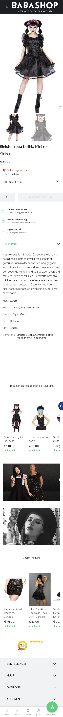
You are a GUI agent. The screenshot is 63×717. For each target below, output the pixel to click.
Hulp (10, 675)
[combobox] (31, 183)
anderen (13, 699)
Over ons (13, 687)
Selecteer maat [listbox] (13, 181)
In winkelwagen (40, 197)
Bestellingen (17, 663)
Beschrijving (10, 243)
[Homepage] (33, 7)
